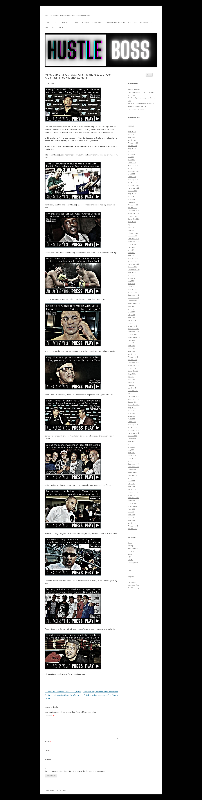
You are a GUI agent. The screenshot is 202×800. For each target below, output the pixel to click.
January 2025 (132, 168)
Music (130, 554)
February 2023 (133, 205)
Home (47, 22)
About (130, 543)
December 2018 (133, 329)
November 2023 (133, 188)
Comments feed (133, 585)
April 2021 (131, 256)
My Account (49, 28)
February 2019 (133, 323)
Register (131, 577)
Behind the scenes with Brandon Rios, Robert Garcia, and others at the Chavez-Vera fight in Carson (63, 695)
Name (48, 741)
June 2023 (131, 199)
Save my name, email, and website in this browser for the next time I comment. (75, 771)
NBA (129, 557)
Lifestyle (131, 551)
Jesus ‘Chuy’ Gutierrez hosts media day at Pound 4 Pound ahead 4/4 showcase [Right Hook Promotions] (113, 22)
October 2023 (132, 191)
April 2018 (131, 351)
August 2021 (132, 247)
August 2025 (132, 148)
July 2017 (131, 377)
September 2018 (133, 337)
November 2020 (133, 264)
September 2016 (133, 405)
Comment (49, 715)
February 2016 (133, 424)
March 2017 (132, 388)
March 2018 (132, 354)
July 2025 (131, 151)
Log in (130, 579)
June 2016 (131, 413)
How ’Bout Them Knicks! (136, 109)
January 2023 (132, 208)
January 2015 (132, 461)
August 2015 (132, 441)
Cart (55, 22)
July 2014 (131, 478)
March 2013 (132, 523)
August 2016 (132, 408)
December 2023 (133, 185)
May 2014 (131, 484)
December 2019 (133, 295)
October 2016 (132, 402)
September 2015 (133, 439)
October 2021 (132, 244)
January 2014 (132, 495)
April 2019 (131, 317)
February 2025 (133, 165)
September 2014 (133, 472)
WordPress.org (133, 588)
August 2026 (132, 132)
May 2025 (131, 157)
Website (48, 760)
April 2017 (131, 385)
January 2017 (132, 393)
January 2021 (132, 261)
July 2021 (131, 250)
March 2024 (132, 177)
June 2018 (131, 346)
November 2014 (133, 467)
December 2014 (133, 464)
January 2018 (132, 360)
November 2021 (133, 241)
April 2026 (131, 137)
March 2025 (132, 163)
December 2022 (133, 210)
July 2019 (131, 309)
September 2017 (133, 371)
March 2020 (132, 286)
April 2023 (131, 202)
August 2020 (132, 272)
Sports (130, 560)
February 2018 (133, 357)
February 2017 (133, 391)
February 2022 (133, 233)
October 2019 (132, 301)
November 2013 (133, 501)
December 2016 (133, 396)
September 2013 (133, 506)
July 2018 (131, 343)
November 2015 (133, 433)
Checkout (66, 22)
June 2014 (131, 481)
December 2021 (133, 239)
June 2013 (131, 515)
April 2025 (131, 160)
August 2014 (132, 475)
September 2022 (133, 219)
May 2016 (131, 416)
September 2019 (133, 303)
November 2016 (133, 399)
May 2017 (131, 382)
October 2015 (132, 436)
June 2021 (131, 253)
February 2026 (133, 143)
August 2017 (132, 374)
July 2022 (131, 225)
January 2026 (132, 146)
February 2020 (133, 289)
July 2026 (131, 134)
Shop (61, 28)
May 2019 (131, 315)
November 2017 (133, 365)
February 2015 (133, 458)
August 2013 (132, 509)
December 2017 (133, 363)
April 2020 (131, 284)
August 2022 (132, 222)
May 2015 (131, 450)
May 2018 (131, 348)
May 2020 (131, 281)
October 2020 (132, 267)
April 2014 (131, 486)
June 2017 (131, 379)
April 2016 (131, 419)
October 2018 (132, 334)
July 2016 (131, 410)
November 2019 (133, 298)
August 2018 (132, 340)
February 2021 (133, 258)
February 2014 (133, 492)
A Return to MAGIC (134, 89)
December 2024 (133, 171)
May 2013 (131, 517)
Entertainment (133, 548)
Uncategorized (133, 562)
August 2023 (132, 194)
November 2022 (133, 213)
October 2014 (132, 470)
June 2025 (131, 154)
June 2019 (131, 312)
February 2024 (133, 179)
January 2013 (132, 529)
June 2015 (131, 447)
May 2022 (131, 227)
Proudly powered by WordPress (55, 790)
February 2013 (133, 526)
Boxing (130, 546)
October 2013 (132, 503)
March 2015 (132, 455)
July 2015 (131, 444)
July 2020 (131, 275)
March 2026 (132, 140)
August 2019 (132, 306)
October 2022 (132, 216)
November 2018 (133, 332)
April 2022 (131, 230)
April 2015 (131, 453)
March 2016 (132, 422)
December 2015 (133, 430)
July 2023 (131, 196)
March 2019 (132, 320)
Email (47, 751)
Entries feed (132, 582)
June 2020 (131, 278)
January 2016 (132, 427)
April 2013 (131, 520)
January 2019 (132, 326)
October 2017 (132, 368)
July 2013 (131, 512)
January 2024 (132, 182)
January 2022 (132, 236)
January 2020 (132, 292)
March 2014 (132, 489)
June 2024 (131, 174)
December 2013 (133, 498)
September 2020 (133, 270)
